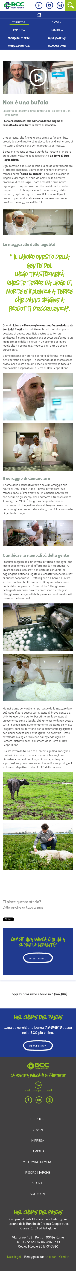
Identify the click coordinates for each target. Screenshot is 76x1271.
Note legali (14, 1257)
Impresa (19, 30)
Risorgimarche (57, 38)
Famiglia (57, 30)
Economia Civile (57, 46)
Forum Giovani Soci (19, 46)
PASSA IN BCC (38, 959)
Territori (19, 22)
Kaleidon (51, 1257)
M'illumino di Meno (19, 38)
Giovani (57, 22)
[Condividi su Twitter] (68, 312)
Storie (37, 1183)
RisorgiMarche (37, 1173)
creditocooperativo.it (38, 1090)
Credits (64, 1257)
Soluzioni (37, 1194)
